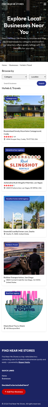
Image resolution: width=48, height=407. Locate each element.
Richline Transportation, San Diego (19, 277)
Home (4, 65)
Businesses (13, 65)
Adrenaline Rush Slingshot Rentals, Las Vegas (23, 183)
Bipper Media (24, 362)
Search (41, 83)
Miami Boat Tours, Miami (14, 326)
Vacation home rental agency (17, 199)
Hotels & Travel (12, 245)
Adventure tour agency (15, 150)
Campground (11, 98)
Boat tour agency (12, 293)
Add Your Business (14, 392)
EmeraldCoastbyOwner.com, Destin (19, 231)
